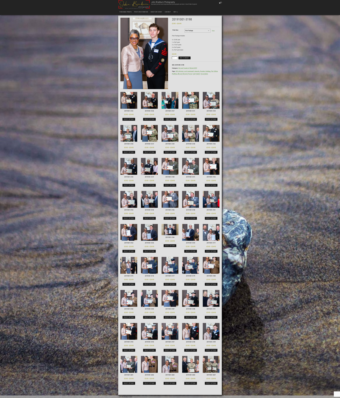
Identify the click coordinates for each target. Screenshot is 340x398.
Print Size (175, 30)
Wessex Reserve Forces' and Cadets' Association (193, 74)
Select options (129, 119)
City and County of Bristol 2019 (187, 68)
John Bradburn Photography (163, 2)
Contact (168, 12)
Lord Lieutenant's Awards (191, 71)
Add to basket (184, 58)
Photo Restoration (141, 12)
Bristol (181, 71)
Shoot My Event (156, 12)
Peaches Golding (205, 71)
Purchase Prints (126, 12)
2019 (177, 71)
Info (175, 12)
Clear (213, 30)
